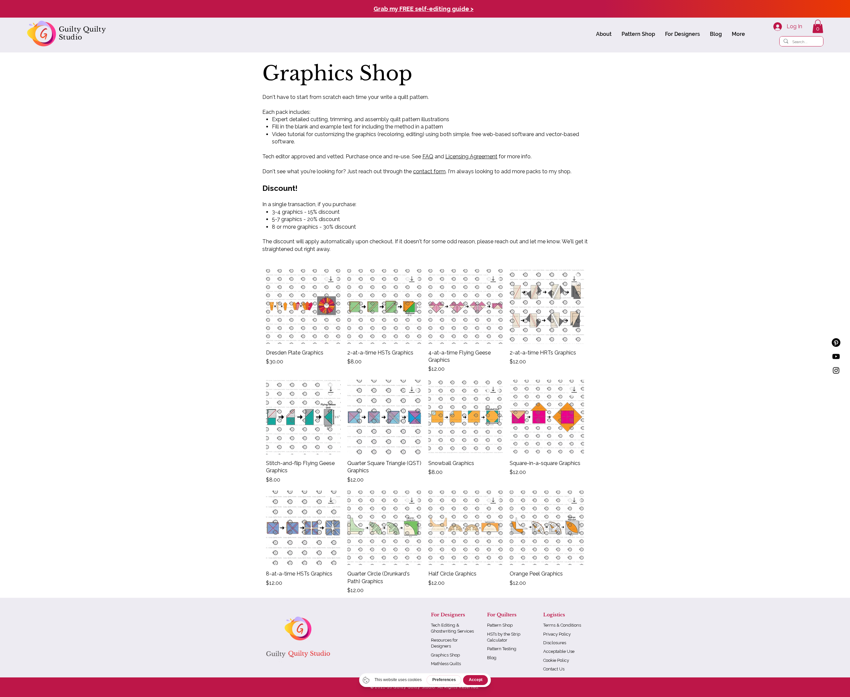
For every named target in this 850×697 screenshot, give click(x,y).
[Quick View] (303, 306)
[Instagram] (836, 370)
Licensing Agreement (471, 156)
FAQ (427, 156)
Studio (70, 37)
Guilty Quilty (82, 29)
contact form (429, 171)
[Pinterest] (836, 342)
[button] (604, 34)
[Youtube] (836, 356)
